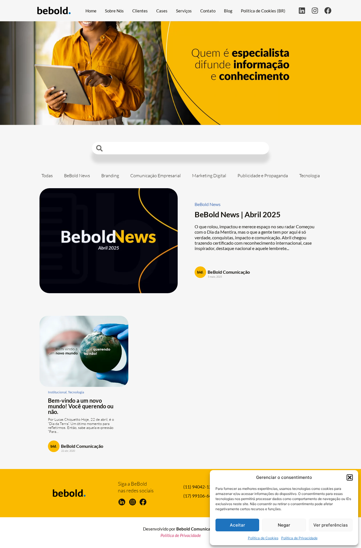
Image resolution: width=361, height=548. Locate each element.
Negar (284, 525)
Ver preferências (330, 525)
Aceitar (237, 525)
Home (90, 10)
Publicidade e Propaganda (262, 175)
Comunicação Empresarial (155, 175)
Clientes (140, 10)
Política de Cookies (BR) (263, 10)
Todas (47, 175)
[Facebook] (328, 11)
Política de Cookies (263, 538)
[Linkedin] (302, 11)
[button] (350, 477)
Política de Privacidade (299, 538)
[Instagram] (315, 11)
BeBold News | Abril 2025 (238, 214)
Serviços (184, 10)
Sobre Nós (114, 10)
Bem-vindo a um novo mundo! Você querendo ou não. (80, 406)
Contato (207, 10)
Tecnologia (309, 175)
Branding (110, 175)
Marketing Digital (209, 175)
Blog (228, 10)
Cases (162, 10)
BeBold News (77, 175)
